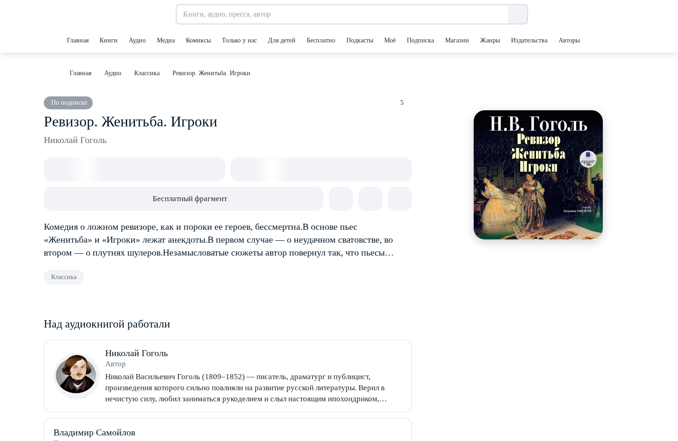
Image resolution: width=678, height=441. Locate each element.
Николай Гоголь (75, 140)
